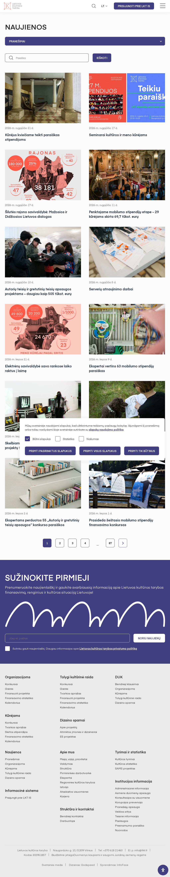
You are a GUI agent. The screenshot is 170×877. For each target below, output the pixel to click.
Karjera (64, 796)
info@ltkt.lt (140, 850)
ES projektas (68, 736)
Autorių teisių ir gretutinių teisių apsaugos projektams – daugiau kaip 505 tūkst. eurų (38, 291)
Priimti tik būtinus (141, 451)
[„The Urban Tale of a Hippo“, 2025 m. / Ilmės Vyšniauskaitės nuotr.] (43, 252)
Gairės (9, 688)
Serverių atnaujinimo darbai (111, 289)
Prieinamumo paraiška (129, 825)
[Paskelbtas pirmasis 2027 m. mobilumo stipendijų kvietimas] (127, 406)
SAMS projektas (125, 768)
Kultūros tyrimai (125, 759)
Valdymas (66, 763)
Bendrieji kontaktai (71, 816)
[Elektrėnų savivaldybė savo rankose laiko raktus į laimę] (43, 329)
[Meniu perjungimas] (162, 5)
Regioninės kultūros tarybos (77, 782)
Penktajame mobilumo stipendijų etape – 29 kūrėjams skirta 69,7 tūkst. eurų (124, 214)
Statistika (68, 439)
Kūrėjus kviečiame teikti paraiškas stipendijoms (32, 137)
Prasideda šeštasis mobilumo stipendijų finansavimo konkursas (121, 522)
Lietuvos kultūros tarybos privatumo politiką (108, 648)
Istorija (64, 787)
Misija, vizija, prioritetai (73, 759)
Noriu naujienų (149, 638)
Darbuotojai (67, 821)
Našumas (92, 439)
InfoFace (122, 865)
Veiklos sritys (123, 811)
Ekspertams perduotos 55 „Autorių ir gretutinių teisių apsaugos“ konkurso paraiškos (42, 522)
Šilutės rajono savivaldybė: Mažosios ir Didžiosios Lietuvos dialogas (36, 214)
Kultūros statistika (126, 763)
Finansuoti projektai (17, 693)
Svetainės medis (52, 865)
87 (110, 543)
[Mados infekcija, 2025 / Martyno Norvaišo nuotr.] (43, 406)
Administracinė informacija (132, 788)
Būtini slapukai (42, 439)
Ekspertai (66, 777)
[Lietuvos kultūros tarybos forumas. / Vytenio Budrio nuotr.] (127, 252)
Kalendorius (12, 702)
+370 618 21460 (113, 850)
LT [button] (102, 6)
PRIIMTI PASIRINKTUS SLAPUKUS (50, 451)
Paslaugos (121, 821)
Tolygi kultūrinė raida (128, 698)
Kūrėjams (121, 693)
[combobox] (85, 41)
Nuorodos (121, 830)
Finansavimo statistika (19, 698)
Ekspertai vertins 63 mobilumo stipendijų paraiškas (121, 368)
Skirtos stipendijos (16, 732)
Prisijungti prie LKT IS (134, 6)
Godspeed (88, 865)
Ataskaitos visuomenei (74, 791)
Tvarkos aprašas (15, 727)
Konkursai (11, 684)
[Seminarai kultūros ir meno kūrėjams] (127, 98)
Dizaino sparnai (125, 702)
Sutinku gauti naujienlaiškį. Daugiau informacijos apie (75, 648)
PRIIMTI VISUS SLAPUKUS (100, 451)
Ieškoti (102, 58)
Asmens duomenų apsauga (132, 793)
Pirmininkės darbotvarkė (75, 773)
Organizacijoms (125, 688)
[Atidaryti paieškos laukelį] (93, 5)
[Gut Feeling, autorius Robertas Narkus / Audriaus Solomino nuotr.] (127, 329)
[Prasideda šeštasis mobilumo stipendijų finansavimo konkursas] (127, 483)
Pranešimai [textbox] (17, 41)
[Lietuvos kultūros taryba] (13, 5)
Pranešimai (12, 759)
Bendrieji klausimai (127, 684)
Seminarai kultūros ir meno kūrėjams (118, 134)
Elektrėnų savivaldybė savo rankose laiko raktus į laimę (38, 368)
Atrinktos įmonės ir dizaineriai (78, 732)
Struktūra (65, 768)
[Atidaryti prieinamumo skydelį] (163, 870)
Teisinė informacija (127, 816)
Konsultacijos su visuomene (132, 797)
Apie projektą (68, 727)
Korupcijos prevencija (128, 802)
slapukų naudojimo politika (106, 429)
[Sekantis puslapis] (123, 543)
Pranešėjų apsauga (127, 807)
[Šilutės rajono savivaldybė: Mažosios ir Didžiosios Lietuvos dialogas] (43, 175)
